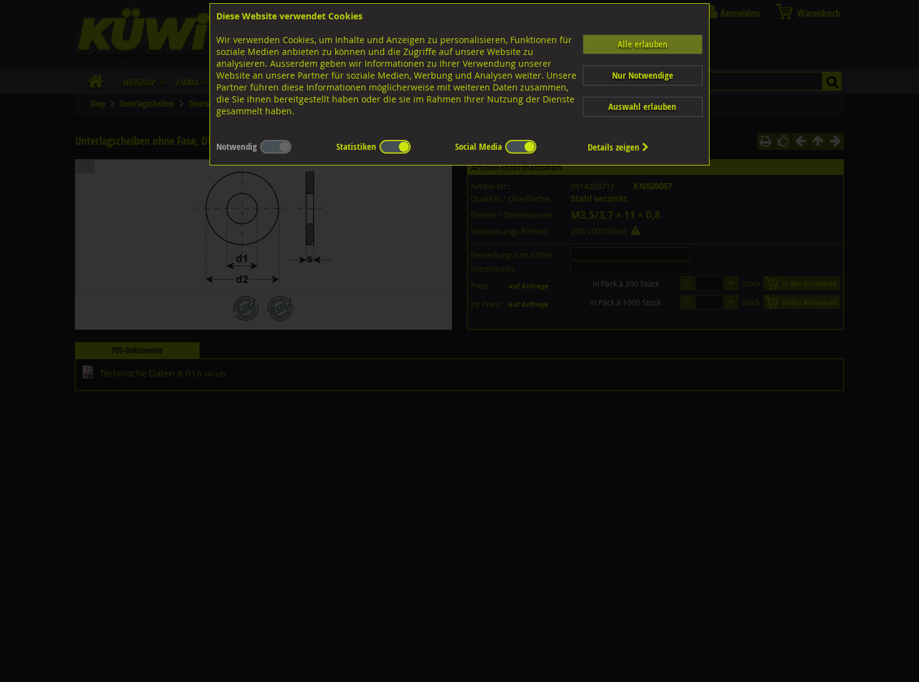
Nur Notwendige (642, 75)
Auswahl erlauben (642, 106)
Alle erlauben (643, 44)
